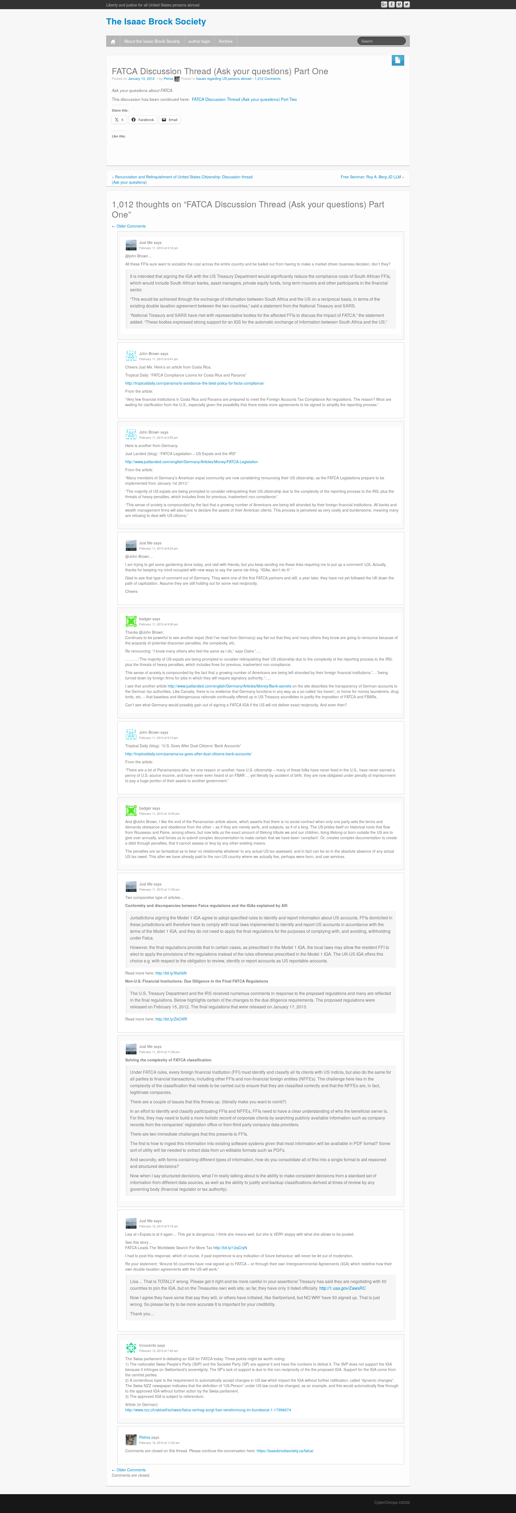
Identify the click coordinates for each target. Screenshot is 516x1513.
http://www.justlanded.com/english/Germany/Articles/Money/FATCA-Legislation (191, 461)
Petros (168, 78)
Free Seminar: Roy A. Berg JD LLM (371, 176)
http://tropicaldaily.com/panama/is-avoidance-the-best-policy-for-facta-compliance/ (194, 383)
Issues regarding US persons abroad (223, 78)
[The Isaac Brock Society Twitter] (407, 4)
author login (199, 41)
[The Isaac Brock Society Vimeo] (399, 4)
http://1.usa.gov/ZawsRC (342, 1288)
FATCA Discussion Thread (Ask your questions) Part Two (244, 99)
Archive (226, 41)
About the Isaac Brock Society (152, 41)
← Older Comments (129, 226)
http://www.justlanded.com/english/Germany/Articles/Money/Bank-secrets (229, 686)
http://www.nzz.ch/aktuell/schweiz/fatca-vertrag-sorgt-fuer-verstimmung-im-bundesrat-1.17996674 (208, 1409)
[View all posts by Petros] (177, 78)
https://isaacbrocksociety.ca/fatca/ (285, 1450)
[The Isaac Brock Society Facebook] (392, 4)
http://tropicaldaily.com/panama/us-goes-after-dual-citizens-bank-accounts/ (188, 753)
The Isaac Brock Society (156, 21)
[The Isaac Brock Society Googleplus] (384, 4)
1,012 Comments (268, 78)
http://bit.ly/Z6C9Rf (171, 1019)
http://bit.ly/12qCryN (230, 1247)
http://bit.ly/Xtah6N (171, 973)
